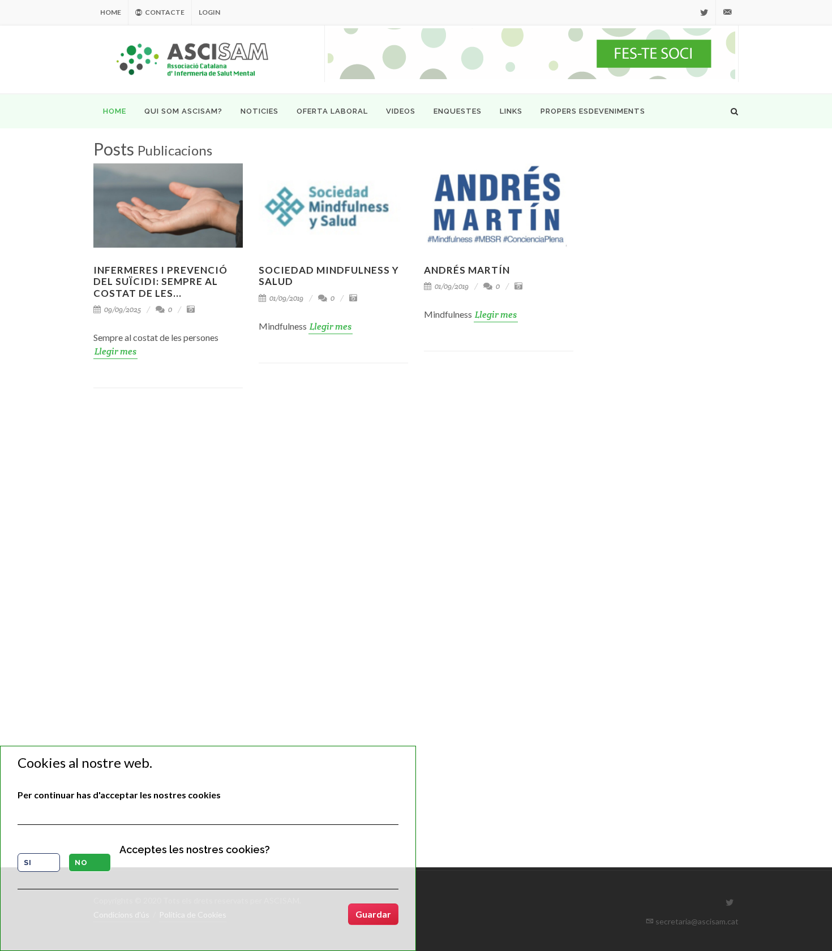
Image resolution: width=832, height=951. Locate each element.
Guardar (373, 914)
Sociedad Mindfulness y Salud (329, 275)
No (81, 862)
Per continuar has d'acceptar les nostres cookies (119, 794)
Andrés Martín (467, 270)
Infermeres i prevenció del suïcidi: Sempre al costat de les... (160, 281)
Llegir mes (115, 351)
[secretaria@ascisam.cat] (727, 12)
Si (28, 862)
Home (110, 12)
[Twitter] (704, 12)
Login (209, 12)
